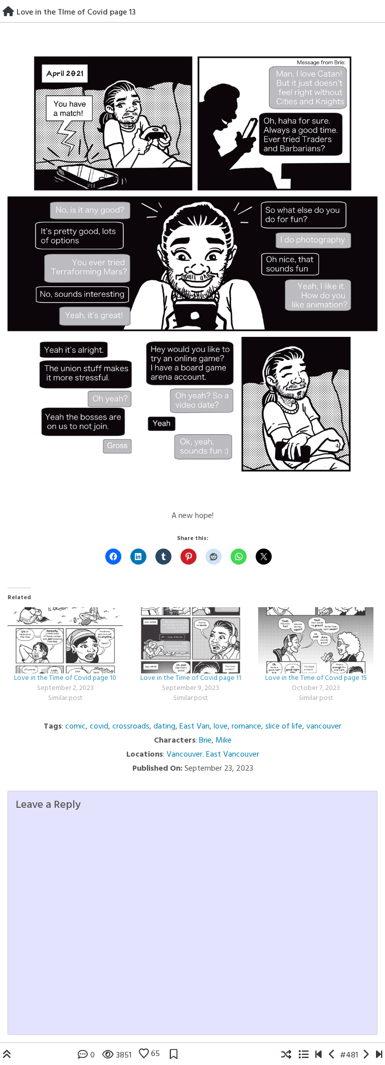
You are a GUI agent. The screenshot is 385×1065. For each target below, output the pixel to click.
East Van (194, 726)
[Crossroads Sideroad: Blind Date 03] (379, 1055)
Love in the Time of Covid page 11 (190, 678)
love (221, 726)
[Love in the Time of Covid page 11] (190, 640)
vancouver (323, 726)
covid (99, 726)
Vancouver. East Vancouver (212, 754)
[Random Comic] (286, 1055)
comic (75, 726)
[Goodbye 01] (318, 1055)
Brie (205, 740)
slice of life (283, 726)
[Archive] (303, 1055)
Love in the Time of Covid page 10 (65, 678)
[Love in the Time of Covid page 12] (332, 1055)
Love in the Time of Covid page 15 (316, 678)
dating (164, 726)
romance (246, 726)
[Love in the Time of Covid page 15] (315, 640)
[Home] (8, 12)
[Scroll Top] (7, 1055)
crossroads (130, 726)
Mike (224, 740)
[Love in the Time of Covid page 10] (65, 640)
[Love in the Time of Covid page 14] (365, 1055)
